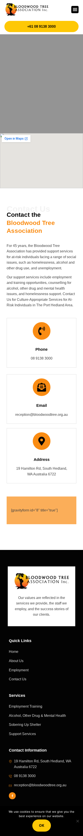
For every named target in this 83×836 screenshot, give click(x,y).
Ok (41, 825)
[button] (75, 9)
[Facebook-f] (12, 795)
